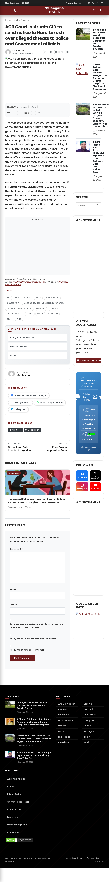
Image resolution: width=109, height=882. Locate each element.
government (13, 303)
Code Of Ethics (15, 809)
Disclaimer (12, 817)
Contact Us (13, 832)
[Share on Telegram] (56, 52)
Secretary (53, 314)
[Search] (97, 206)
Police (53, 308)
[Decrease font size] (19, 113)
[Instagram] (93, 3)
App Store (16, 429)
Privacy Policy (14, 794)
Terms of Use (93, 858)
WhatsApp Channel (51, 402)
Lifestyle (88, 703)
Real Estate (90, 714)
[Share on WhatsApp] (61, 52)
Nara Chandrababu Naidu (19, 308)
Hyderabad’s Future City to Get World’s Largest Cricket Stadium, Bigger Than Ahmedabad (101, 115)
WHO (19, 319)
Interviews (63, 742)
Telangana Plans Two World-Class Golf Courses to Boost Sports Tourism (99, 39)
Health (61, 731)
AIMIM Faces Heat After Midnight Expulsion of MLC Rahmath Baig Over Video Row (98, 157)
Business (62, 709)
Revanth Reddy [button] (18, 346)
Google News (22, 402)
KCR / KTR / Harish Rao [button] (22, 337)
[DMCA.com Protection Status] (29, 840)
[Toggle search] (94, 10)
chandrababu (52, 298)
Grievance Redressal (18, 801)
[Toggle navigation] (8, 10)
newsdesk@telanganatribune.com (28, 282)
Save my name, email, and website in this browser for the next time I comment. (37, 626)
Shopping (89, 720)
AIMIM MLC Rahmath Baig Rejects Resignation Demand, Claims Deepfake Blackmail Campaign (100, 77)
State (9, 319)
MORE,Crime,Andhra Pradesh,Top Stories (44, 303)
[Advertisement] (37, 247)
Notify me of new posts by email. (27, 649)
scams (40, 314)
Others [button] (14, 355)
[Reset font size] (39, 113)
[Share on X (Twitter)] (51, 52)
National (88, 709)
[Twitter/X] (98, 3)
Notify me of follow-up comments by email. (33, 638)
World (87, 742)
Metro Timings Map (17, 824)
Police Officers (14, 314)
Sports (87, 725)
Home (8, 20)
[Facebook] (89, 3)
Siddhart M (18, 50)
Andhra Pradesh (21, 20)
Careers (11, 786)
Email (13, 604)
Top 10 (87, 736)
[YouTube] (102, 3)
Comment (16, 549)
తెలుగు (33, 107)
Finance (62, 725)
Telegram (20, 409)
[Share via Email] (67, 52)
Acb (9, 298)
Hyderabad (64, 736)
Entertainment (65, 720)
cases (38, 298)
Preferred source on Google (30, 395)
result (29, 314)
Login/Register (74, 3)
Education (63, 714)
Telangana (89, 731)
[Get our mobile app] (15, 10)
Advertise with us (16, 778)
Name (14, 589)
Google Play (33, 429)
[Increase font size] (33, 113)
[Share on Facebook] (45, 52)
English (24, 107)
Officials (40, 308)
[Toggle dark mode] (101, 10)
